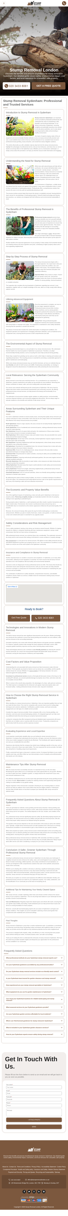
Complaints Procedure (10, 1169)
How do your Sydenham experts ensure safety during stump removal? (29, 1034)
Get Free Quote (19, 617)
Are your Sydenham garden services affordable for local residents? (28, 1014)
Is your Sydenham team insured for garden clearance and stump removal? (31, 978)
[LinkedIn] (39, 1191)
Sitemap (57, 1172)
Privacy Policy (36, 1166)
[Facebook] (24, 1191)
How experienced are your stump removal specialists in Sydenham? (29, 985)
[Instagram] (34, 1191)
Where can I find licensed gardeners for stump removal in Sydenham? (29, 1021)
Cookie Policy (61, 1166)
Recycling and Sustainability (45, 1172)
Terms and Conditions (24, 1166)
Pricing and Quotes (29, 1172)
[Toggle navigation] (4, 3)
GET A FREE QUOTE (48, 85)
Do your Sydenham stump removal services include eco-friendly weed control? (32, 971)
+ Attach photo (34, 1120)
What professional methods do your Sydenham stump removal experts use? (31, 958)
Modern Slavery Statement (56, 1169)
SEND (34, 1126)
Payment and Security (15, 1172)
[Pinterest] (44, 1191)
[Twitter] (29, 1191)
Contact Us (12, 1166)
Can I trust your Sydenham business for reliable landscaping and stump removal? (30, 999)
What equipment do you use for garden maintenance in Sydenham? (28, 992)
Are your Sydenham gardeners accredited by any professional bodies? (30, 964)
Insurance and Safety (40, 1169)
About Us (5, 1166)
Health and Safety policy (25, 1169)
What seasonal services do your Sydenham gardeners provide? (27, 1007)
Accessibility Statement (48, 1166)
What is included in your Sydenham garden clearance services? (27, 1027)
